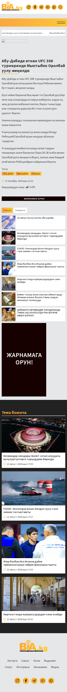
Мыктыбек (22, 173)
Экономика (40, 667)
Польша (36, 173)
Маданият (50, 660)
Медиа (55, 667)
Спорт (9, 667)
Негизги (12, 660)
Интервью (23, 667)
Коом (37, 660)
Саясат (25, 660)
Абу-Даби (8, 173)
